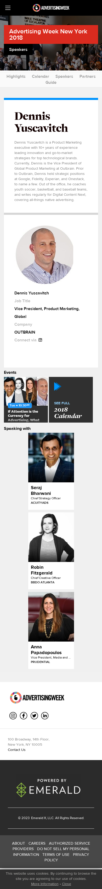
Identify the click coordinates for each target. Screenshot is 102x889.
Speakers (64, 76)
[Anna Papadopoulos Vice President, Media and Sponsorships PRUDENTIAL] (51, 617)
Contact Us (17, 750)
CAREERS (37, 843)
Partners (88, 76)
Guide (51, 82)
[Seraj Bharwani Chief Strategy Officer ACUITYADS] (51, 457)
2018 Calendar (68, 410)
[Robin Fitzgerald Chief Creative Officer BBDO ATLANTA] (51, 537)
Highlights (16, 76)
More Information (45, 884)
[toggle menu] (8, 8)
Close (66, 884)
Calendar (40, 76)
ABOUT (18, 843)
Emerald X (38, 818)
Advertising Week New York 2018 (48, 34)
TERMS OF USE (56, 854)
